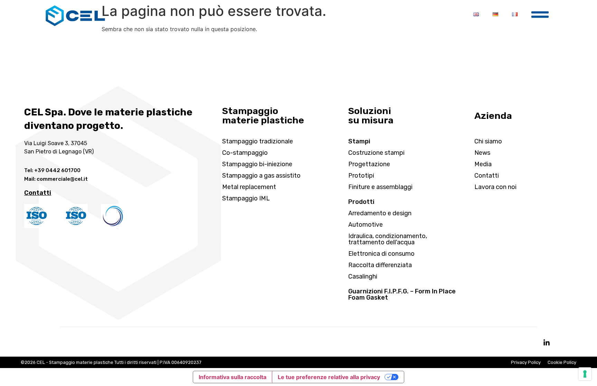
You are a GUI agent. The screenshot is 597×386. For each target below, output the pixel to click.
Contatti (486, 175)
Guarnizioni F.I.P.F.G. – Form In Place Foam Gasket (402, 294)
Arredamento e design (379, 213)
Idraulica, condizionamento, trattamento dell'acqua (387, 239)
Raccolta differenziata (380, 265)
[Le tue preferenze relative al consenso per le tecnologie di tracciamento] (584, 373)
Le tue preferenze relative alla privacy (329, 377)
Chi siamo (488, 141)
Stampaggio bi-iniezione (257, 164)
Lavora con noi (495, 187)
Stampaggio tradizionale (257, 141)
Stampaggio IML (246, 198)
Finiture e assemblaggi (380, 187)
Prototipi (361, 175)
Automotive (365, 224)
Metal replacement (249, 187)
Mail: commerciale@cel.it (56, 179)
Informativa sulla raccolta (232, 377)
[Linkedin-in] (546, 343)
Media (483, 164)
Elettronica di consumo (381, 253)
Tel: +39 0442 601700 (52, 170)
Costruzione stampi (376, 153)
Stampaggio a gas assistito (261, 175)
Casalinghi (362, 276)
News (482, 153)
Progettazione (369, 164)
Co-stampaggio (245, 153)
